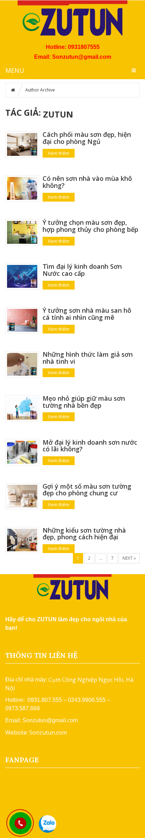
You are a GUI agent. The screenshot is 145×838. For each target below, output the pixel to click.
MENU (14, 70)
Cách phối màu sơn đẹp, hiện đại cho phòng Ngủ (87, 138)
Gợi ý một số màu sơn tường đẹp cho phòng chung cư (87, 489)
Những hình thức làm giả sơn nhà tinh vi (88, 358)
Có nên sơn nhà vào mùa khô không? (87, 182)
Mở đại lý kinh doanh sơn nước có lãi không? (90, 445)
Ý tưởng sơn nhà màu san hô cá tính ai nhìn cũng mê (87, 314)
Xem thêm (58, 153)
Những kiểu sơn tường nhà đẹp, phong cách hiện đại (84, 533)
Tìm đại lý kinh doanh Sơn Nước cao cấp (82, 270)
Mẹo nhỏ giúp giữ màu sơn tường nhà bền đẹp (84, 402)
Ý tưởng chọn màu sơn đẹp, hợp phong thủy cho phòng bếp (90, 226)
